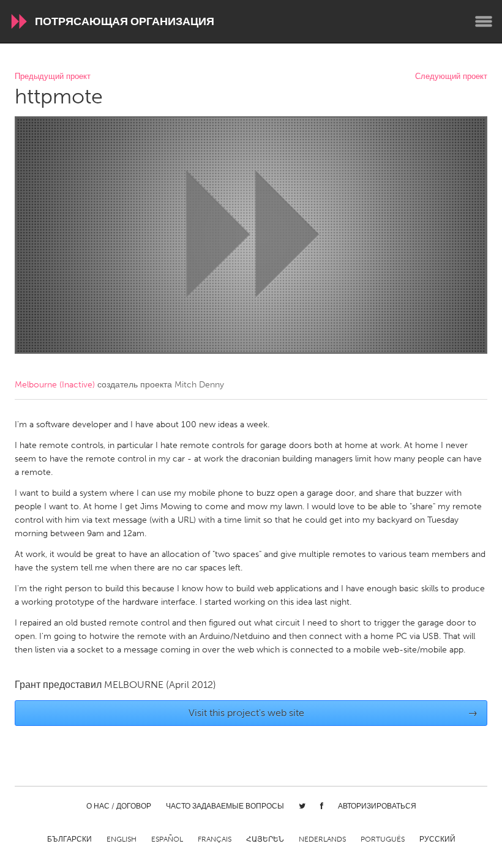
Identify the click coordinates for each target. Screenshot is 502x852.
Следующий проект (451, 77)
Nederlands (322, 839)
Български (69, 839)
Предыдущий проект (53, 77)
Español (167, 839)
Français (214, 839)
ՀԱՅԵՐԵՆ (265, 839)
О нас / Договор (118, 806)
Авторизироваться (377, 806)
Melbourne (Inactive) (55, 384)
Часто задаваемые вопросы (225, 806)
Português (383, 839)
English (122, 839)
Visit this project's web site (333, 713)
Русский (437, 839)
